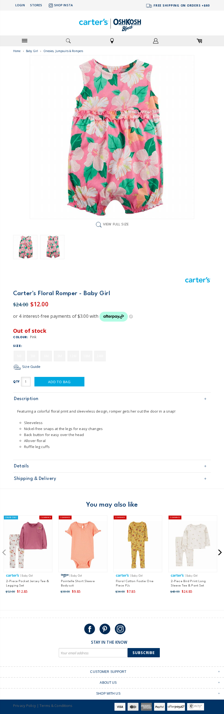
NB (19, 356)
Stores (36, 5)
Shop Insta (63, 5)
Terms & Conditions (56, 705)
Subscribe (143, 652)
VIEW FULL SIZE (116, 224)
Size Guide (30, 366)
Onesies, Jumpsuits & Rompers (63, 51)
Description (26, 399)
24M (100, 356)
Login (20, 5)
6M (46, 356)
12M (73, 356)
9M (59, 356)
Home (17, 51)
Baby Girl (32, 51)
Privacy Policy (24, 705)
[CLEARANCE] (83, 546)
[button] (6, 552)
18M (86, 356)
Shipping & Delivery (35, 478)
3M (33, 356)
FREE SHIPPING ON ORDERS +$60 (181, 5)
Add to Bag (59, 381)
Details (21, 466)
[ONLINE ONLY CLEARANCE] (28, 546)
